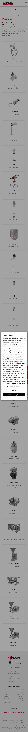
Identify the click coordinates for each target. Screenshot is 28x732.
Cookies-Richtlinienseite (18, 383)
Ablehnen (14, 390)
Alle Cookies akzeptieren (14, 395)
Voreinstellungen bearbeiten (14, 386)
